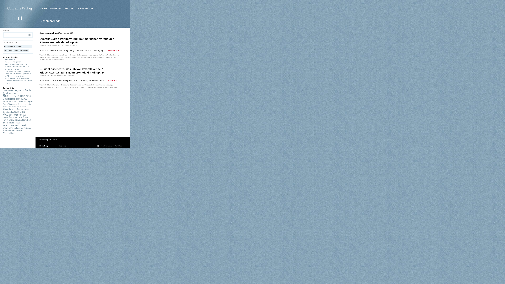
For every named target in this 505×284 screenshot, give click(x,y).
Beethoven (12, 95)
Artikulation (7, 91)
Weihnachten (8, 133)
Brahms (26, 95)
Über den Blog (55, 8)
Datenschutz (52, 140)
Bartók (5, 93)
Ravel (25, 117)
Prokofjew (24, 115)
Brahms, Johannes (83, 55)
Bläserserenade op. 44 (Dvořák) (64, 55)
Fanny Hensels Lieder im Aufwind (17, 78)
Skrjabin (18, 123)
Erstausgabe (110, 85)
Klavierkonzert (9, 109)
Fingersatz (12, 104)
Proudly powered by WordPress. (111, 146)
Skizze (62, 57)
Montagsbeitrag (112, 55)
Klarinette (16, 107)
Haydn (5, 107)
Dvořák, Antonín (100, 55)
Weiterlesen (115, 50)
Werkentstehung (71, 57)
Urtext (22, 125)
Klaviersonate (22, 109)
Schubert (26, 120)
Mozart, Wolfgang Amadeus (49, 57)
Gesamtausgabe (24, 104)
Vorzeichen (17, 130)
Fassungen (27, 101)
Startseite (43, 8)
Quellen (5, 117)
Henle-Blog (43, 146)
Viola (16, 128)
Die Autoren (68, 8)
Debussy (15, 99)
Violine (20, 128)
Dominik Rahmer (71, 46)
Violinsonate (7, 131)
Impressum (43, 140)
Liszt (22, 111)
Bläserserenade (98, 57)
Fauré (5, 104)
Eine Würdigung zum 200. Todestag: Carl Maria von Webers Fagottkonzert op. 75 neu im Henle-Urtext (18, 73)
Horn (9, 107)
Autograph (56, 85)
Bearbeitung (13, 93)
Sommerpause (10, 59)
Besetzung (65, 85)
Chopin (7, 98)
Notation (17, 114)
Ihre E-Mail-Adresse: (11, 43)
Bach (27, 90)
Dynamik (6, 102)
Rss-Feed (62, 146)
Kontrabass (7, 112)
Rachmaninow (15, 117)
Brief (92, 55)
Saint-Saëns (16, 120)
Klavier (23, 106)
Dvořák (107, 57)
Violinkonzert (28, 128)
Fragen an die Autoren (85, 8)
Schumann (9, 122)
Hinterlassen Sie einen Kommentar (51, 60)
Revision (7, 120)
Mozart (113, 57)
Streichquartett (10, 125)
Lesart (15, 111)
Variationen (8, 128)
